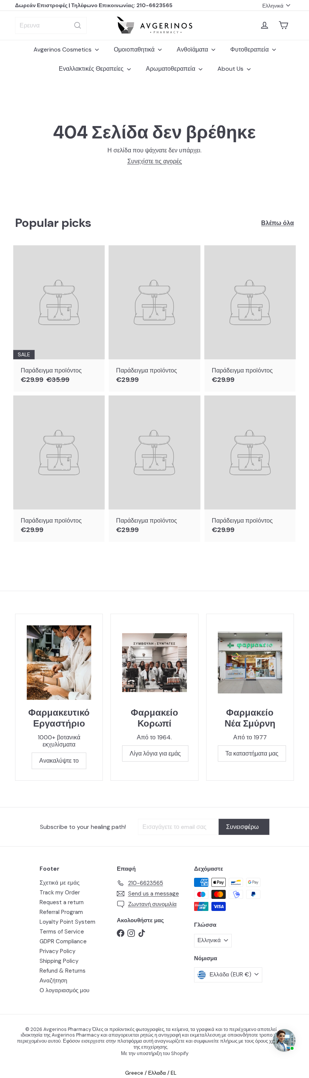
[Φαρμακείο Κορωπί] (154, 662)
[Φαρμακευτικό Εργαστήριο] (59, 662)
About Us (231, 69)
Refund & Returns (63, 971)
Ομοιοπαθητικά (135, 49)
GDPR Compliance (63, 941)
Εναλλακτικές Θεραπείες (92, 69)
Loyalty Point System (67, 922)
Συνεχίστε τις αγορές (154, 161)
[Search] (78, 25)
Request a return (62, 902)
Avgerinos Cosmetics (63, 49)
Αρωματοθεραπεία (171, 69)
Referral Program (61, 912)
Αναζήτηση (53, 980)
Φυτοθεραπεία (250, 49)
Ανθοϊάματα (193, 49)
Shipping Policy (59, 961)
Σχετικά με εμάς (60, 882)
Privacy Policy (57, 951)
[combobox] (51, 25)
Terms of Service (62, 931)
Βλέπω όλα (277, 223)
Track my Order (60, 892)
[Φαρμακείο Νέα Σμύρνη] (250, 662)
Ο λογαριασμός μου (64, 990)
